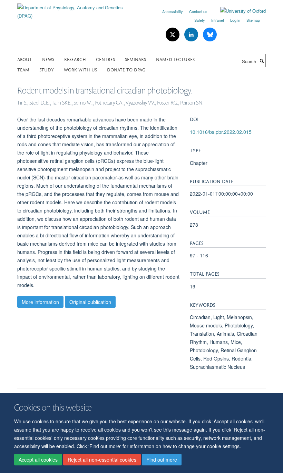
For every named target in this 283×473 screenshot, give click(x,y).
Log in (235, 20)
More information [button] (40, 301)
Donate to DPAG (126, 69)
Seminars (135, 59)
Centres (105, 59)
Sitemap (253, 20)
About (24, 59)
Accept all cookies (38, 459)
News (48, 59)
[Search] (261, 61)
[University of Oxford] (238, 11)
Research (75, 59)
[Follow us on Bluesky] (210, 34)
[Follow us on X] (173, 34)
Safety (199, 20)
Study (46, 69)
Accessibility (172, 11)
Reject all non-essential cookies (102, 459)
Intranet (217, 20)
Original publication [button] (90, 301)
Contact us (198, 11)
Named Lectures (175, 59)
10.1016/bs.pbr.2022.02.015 (221, 131)
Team (23, 69)
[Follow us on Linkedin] (191, 34)
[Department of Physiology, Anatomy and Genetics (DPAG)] (76, 9)
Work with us (80, 69)
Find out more (161, 459)
